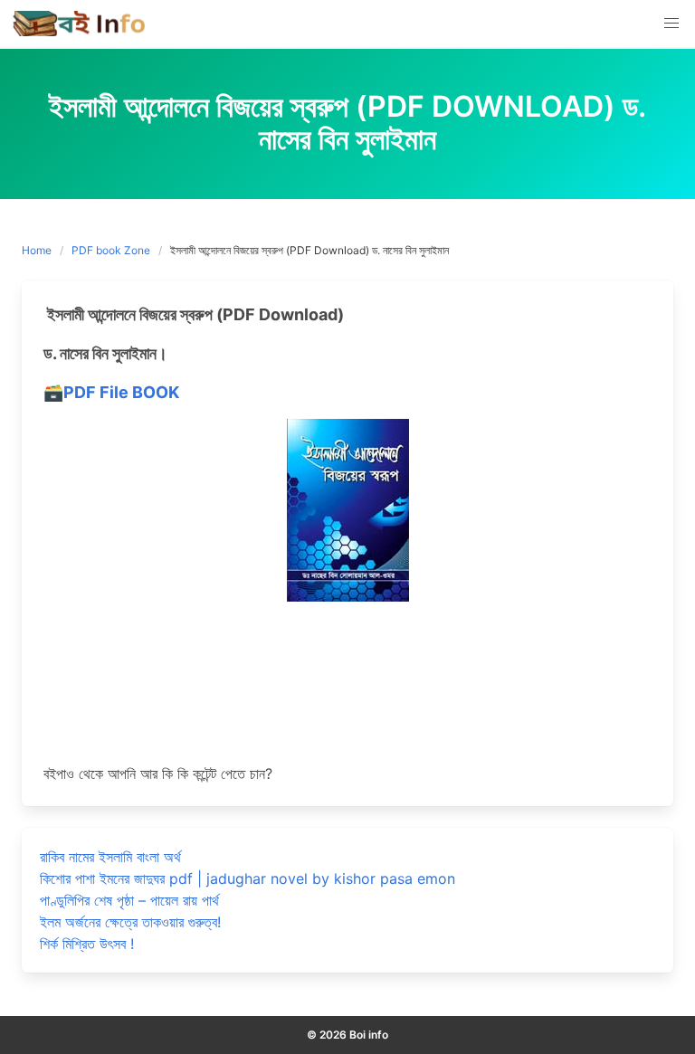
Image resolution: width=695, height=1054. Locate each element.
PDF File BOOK (121, 392)
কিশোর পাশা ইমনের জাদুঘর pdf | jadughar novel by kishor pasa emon (247, 878)
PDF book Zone (110, 250)
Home (37, 250)
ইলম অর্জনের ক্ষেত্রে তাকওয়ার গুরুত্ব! (130, 922)
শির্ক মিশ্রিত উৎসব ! (87, 944)
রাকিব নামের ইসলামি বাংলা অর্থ (110, 857)
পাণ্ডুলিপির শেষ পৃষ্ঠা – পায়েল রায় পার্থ (129, 900)
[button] (671, 23)
